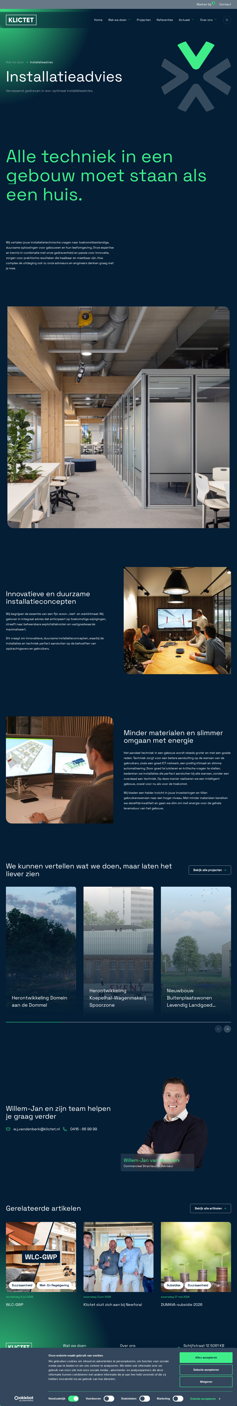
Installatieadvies (41, 62)
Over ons (206, 20)
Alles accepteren (206, 1357)
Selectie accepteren (203, 1398)
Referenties (165, 20)
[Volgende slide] (227, 1029)
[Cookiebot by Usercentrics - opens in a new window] (24, 1399)
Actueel (184, 20)
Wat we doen (117, 20)
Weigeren (206, 1381)
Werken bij (205, 4)
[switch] (109, 1399)
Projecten (144, 20)
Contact (225, 4)
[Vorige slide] (218, 1029)
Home (98, 20)
